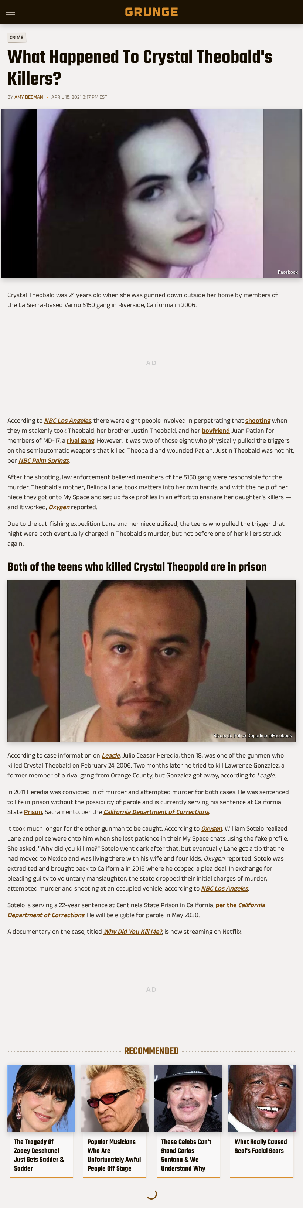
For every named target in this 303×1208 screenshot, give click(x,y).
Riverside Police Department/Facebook (252, 736)
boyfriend (216, 430)
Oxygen (211, 828)
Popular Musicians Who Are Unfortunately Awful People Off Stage (114, 1155)
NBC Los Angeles (67, 420)
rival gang (80, 440)
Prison (33, 812)
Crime (17, 37)
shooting (257, 420)
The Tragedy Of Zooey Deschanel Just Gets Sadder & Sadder (39, 1155)
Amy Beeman (28, 97)
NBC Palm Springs (43, 460)
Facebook (288, 272)
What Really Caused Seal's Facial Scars (261, 1146)
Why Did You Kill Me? (132, 931)
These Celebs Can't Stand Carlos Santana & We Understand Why (186, 1155)
